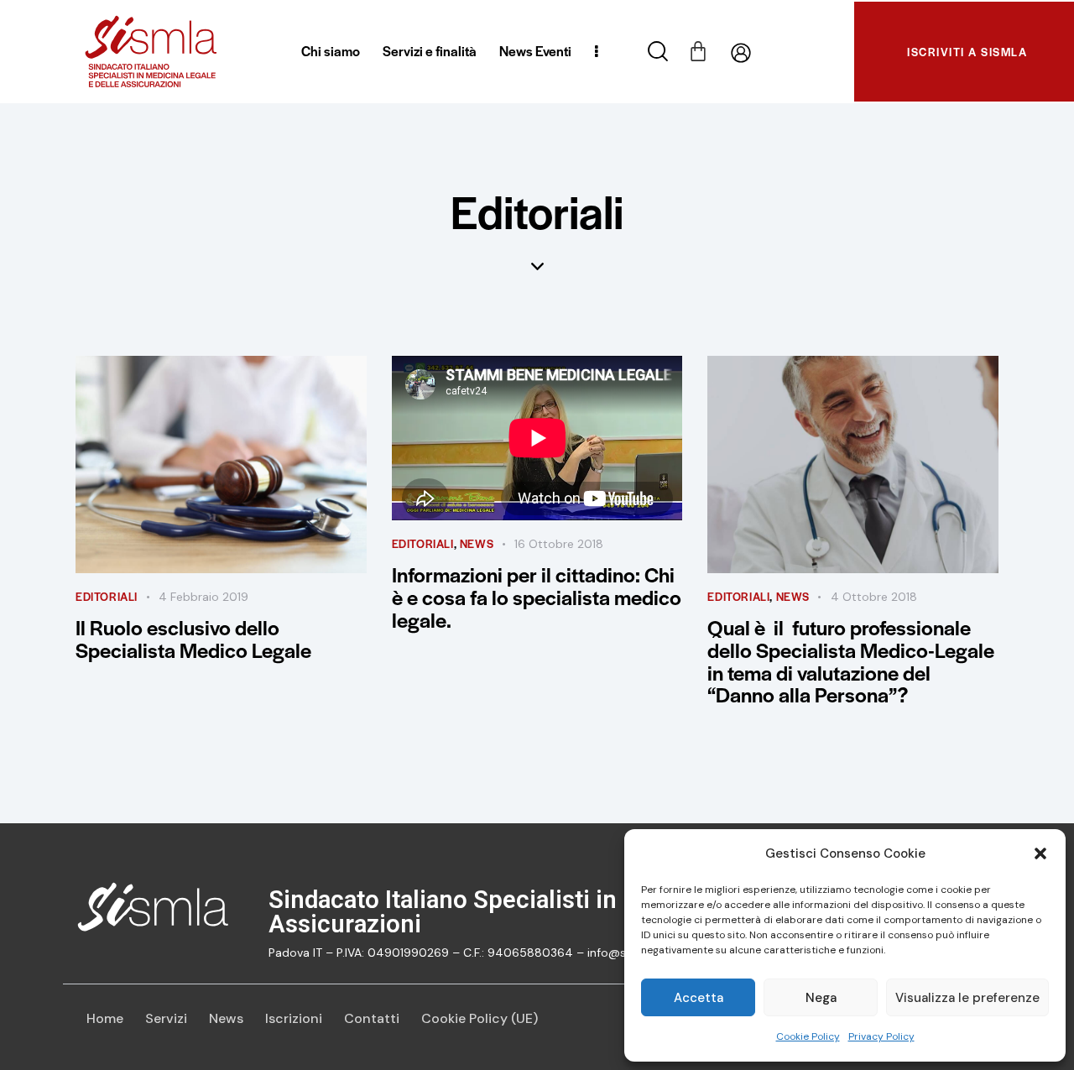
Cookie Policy (808, 1036)
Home (104, 1018)
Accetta (698, 997)
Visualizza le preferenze (967, 997)
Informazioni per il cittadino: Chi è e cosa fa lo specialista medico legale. (536, 597)
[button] (1040, 853)
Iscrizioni (293, 1018)
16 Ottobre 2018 (558, 543)
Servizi (166, 1018)
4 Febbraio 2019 (203, 596)
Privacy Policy (881, 1036)
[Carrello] (698, 49)
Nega (821, 997)
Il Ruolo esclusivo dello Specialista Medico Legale (193, 638)
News (226, 1018)
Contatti (371, 1018)
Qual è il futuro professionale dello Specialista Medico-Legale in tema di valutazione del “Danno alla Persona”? (850, 661)
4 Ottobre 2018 (874, 596)
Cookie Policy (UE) (479, 1018)
